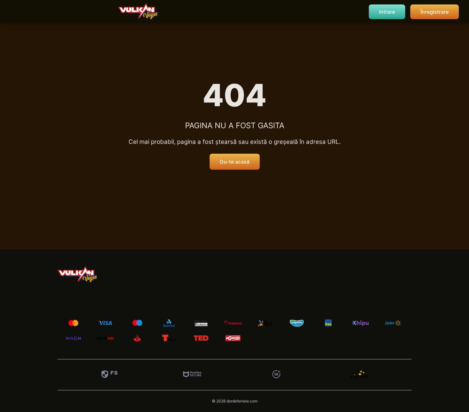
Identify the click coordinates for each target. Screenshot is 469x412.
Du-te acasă (234, 161)
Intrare (387, 12)
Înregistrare (435, 12)
